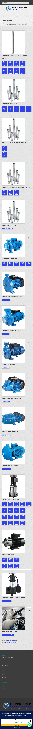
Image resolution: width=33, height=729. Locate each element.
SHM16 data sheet (16, 560)
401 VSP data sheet (4, 63)
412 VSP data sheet (22, 71)
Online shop (5, 665)
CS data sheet (5, 333)
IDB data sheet (5, 401)
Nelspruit (4, 690)
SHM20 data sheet (16, 566)
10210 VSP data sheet (7, 228)
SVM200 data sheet (29, 504)
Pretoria (3, 685)
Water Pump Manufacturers (14, 24)
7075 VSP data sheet (4, 148)
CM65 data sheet (22, 264)
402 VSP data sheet (4, 71)
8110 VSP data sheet (4, 192)
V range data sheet (6, 601)
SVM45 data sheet (22, 504)
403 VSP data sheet (10, 63)
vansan (14, 642)
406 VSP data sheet (16, 71)
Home (6, 24)
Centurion (4, 688)
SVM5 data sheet (10, 504)
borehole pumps (8, 642)
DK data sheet (5, 367)
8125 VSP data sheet (16, 192)
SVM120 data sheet (22, 517)
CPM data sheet (5, 300)
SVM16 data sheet (16, 510)
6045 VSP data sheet (16, 109)
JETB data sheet (6, 435)
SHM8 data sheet (10, 560)
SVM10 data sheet (10, 517)
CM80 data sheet (28, 264)
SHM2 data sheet (4, 560)
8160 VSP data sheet (10, 192)
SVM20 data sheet (16, 517)
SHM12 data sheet (10, 566)
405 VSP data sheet (16, 63)
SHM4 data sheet (4, 566)
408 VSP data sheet (22, 63)
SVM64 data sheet (22, 510)
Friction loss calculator (7, 657)
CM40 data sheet (10, 264)
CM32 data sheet (4, 264)
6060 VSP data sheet (22, 109)
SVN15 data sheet (16, 504)
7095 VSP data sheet (4, 154)
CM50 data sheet (16, 264)
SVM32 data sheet (16, 523)
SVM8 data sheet (10, 510)
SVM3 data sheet (4, 517)
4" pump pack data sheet (7, 634)
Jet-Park (4, 686)
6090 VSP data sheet (28, 109)
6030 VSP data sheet (10, 109)
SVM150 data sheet (22, 523)
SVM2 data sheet (4, 510)
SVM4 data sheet (4, 523)
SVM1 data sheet (4, 504)
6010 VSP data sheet (4, 109)
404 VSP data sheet (10, 71)
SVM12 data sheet (10, 523)
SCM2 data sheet (6, 469)
